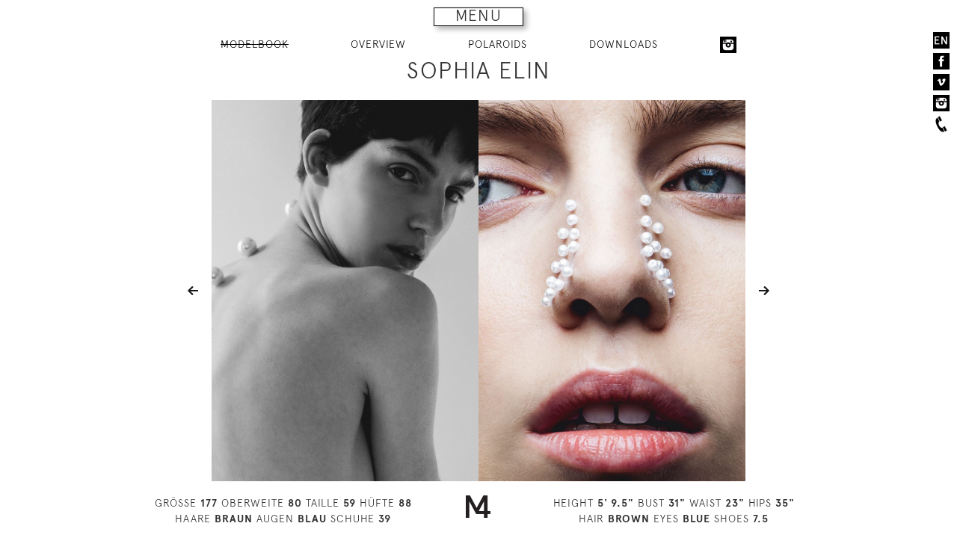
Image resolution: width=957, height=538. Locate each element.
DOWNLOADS (623, 44)
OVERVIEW (378, 44)
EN (941, 40)
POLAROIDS (497, 44)
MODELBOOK (255, 44)
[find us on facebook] (941, 61)
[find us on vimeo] (941, 82)
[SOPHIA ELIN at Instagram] (728, 45)
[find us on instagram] (941, 103)
